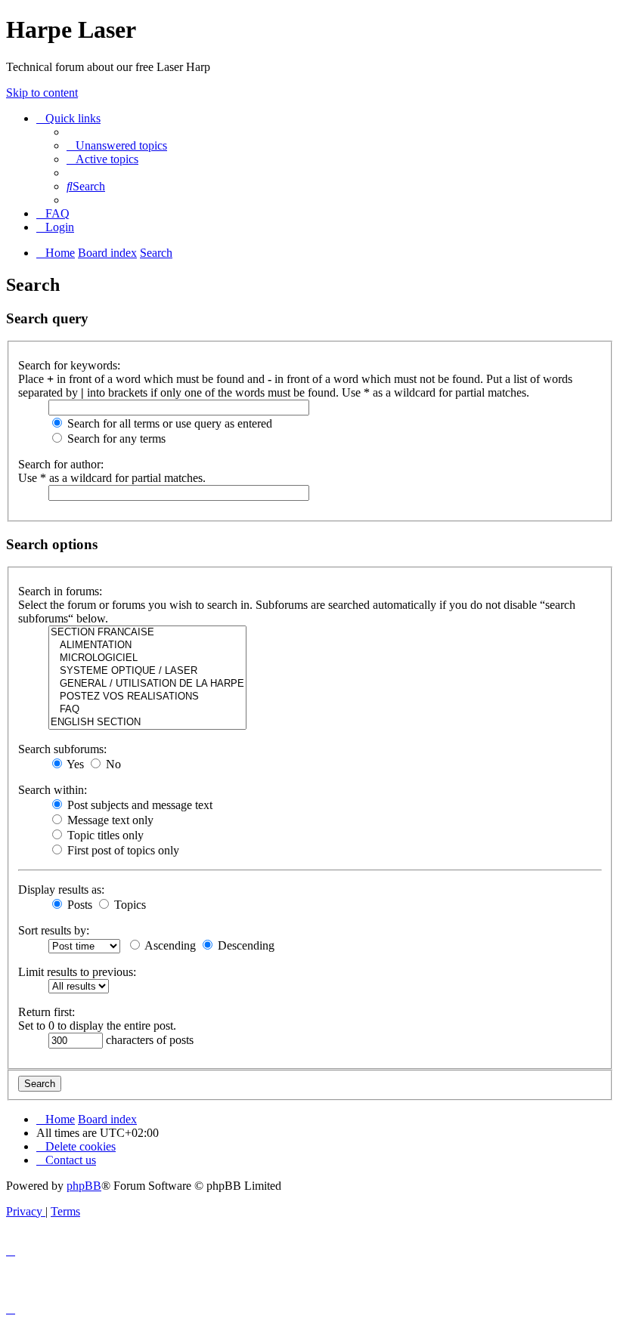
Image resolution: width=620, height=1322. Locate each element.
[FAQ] (147, 709)
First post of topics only (121, 850)
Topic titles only (104, 835)
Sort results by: (53, 930)
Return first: (46, 1011)
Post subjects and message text (138, 804)
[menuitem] (117, 145)
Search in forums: (60, 591)
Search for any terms (115, 438)
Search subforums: (62, 749)
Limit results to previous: (77, 971)
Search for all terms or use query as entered (168, 423)
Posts (78, 904)
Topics (128, 904)
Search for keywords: (69, 365)
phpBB (84, 1185)
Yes (74, 764)
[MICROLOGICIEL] (147, 658)
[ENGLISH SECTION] (147, 722)
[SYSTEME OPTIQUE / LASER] (147, 671)
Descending (244, 945)
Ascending (169, 945)
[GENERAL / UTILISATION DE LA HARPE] (147, 684)
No (112, 764)
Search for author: (61, 464)
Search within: (52, 789)
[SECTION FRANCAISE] (147, 632)
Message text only (108, 820)
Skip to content (42, 92)
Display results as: (61, 889)
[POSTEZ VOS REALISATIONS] (147, 696)
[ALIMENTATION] (147, 645)
